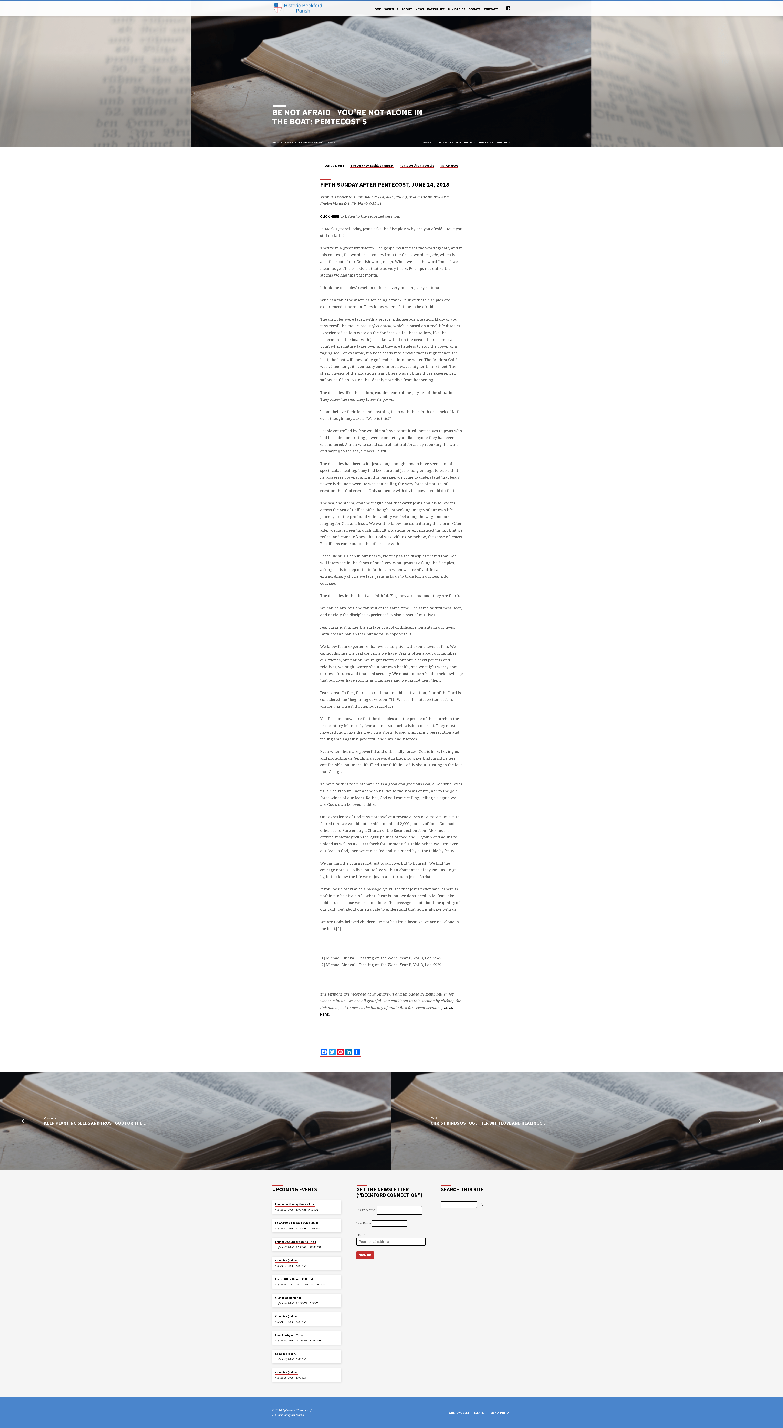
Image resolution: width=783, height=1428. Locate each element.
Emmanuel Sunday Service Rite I (295, 1204)
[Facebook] (508, 8)
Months (502, 142)
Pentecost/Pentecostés (310, 142)
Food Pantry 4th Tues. (289, 1335)
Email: (360, 1235)
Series (454, 142)
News (419, 9)
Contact (491, 9)
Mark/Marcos (449, 165)
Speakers (485, 142)
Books (468, 142)
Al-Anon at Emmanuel (288, 1298)
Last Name (363, 1223)
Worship (391, 9)
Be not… (332, 142)
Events (479, 1413)
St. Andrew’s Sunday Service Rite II (296, 1223)
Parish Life (436, 9)
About (407, 9)
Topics (440, 142)
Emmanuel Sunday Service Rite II (295, 1241)
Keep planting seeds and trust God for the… (95, 1123)
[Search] (481, 1204)
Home (376, 9)
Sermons (288, 142)
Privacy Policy (499, 1413)
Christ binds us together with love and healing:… (488, 1123)
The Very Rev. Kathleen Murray (372, 165)
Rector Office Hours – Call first (294, 1279)
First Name (366, 1210)
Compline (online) (286, 1260)
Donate (475, 9)
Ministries (456, 9)
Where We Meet (459, 1413)
